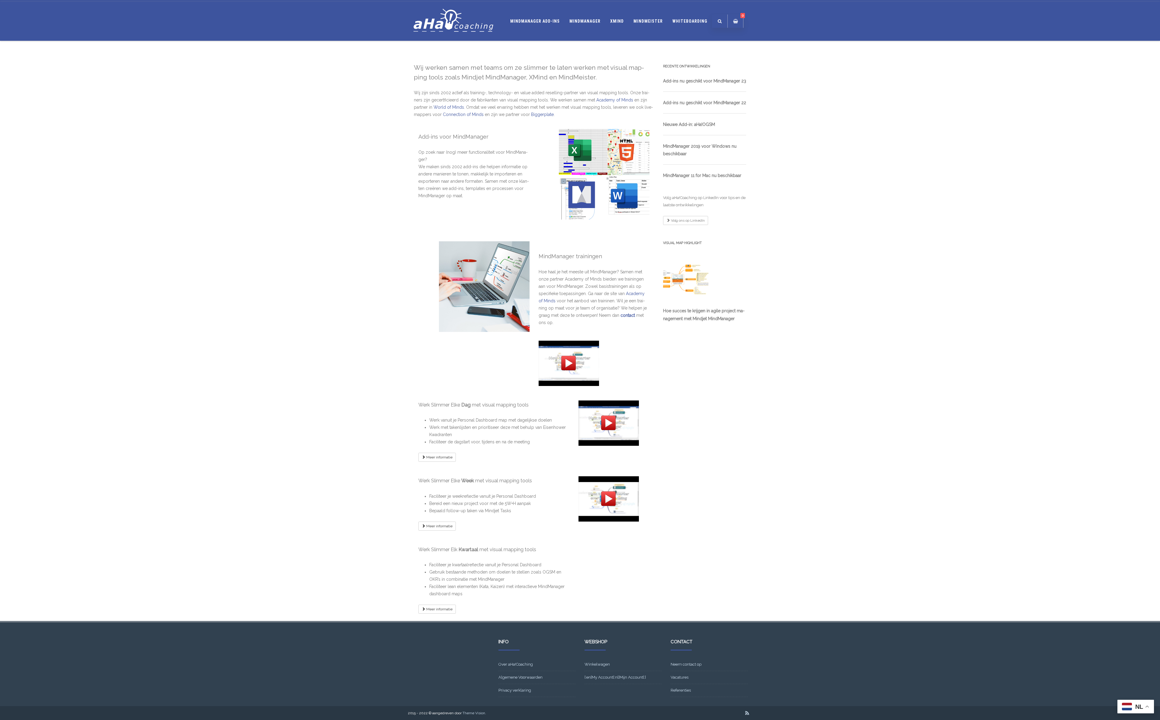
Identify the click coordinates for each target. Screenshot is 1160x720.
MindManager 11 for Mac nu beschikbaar (702, 175)
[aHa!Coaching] (453, 38)
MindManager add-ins (535, 21)
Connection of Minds (463, 114)
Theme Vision (473, 713)
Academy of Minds (614, 100)
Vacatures (679, 677)
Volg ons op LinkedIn (687, 220)
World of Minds (448, 107)
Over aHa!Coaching (515, 664)
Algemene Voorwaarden (520, 677)
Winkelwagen (597, 664)
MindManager (585, 21)
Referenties (681, 690)
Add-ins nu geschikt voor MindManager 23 (704, 81)
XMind (617, 21)
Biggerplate (542, 114)
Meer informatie (439, 457)
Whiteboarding (689, 21)
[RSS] (747, 713)
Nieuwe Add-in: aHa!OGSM (689, 124)
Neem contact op (686, 664)
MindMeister (648, 21)
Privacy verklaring (514, 690)
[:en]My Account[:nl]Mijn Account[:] (615, 677)
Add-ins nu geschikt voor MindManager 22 (704, 102)
